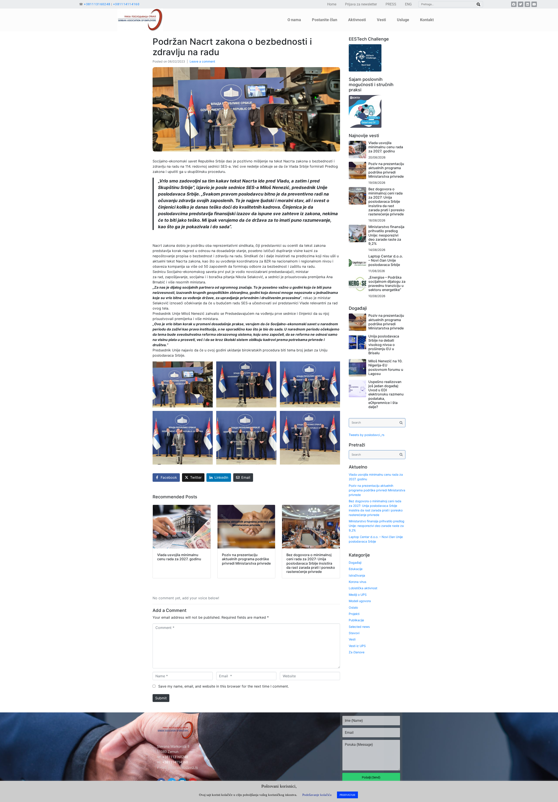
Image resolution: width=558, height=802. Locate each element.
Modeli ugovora (360, 601)
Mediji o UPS (358, 594)
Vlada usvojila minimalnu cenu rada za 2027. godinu (385, 147)
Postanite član (324, 19)
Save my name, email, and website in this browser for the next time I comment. (223, 686)
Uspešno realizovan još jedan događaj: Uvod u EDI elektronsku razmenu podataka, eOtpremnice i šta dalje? (386, 394)
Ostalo (353, 607)
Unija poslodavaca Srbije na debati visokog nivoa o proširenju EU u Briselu (383, 344)
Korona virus (357, 582)
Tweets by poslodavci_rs (366, 435)
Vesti (352, 639)
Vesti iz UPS (357, 646)
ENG (408, 4)
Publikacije (356, 620)
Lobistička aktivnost (363, 588)
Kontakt (427, 19)
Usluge (403, 19)
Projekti (354, 614)
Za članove (356, 652)
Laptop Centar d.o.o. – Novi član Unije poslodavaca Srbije (385, 260)
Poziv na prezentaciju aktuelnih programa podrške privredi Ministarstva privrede (386, 170)
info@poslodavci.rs (183, 767)
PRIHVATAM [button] (347, 795)
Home (331, 4)
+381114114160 (126, 4)
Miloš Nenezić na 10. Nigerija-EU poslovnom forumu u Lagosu (385, 367)
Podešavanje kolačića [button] (317, 795)
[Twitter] (520, 4)
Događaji (355, 562)
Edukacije (355, 569)
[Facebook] (514, 4)
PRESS (391, 4)
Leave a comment (202, 61)
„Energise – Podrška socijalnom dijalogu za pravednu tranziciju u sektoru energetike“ (386, 283)
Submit (161, 698)
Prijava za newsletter (361, 4)
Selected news (359, 626)
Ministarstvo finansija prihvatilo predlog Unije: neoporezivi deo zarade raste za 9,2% (386, 235)
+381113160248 (97, 4)
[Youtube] (534, 4)
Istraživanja (357, 575)
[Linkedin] (527, 4)
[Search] (478, 4)
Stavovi (354, 633)
